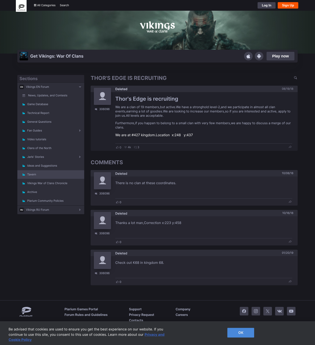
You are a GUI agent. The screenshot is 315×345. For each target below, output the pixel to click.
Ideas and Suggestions (42, 165)
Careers (182, 315)
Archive (32, 192)
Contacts (136, 320)
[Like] (117, 147)
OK (240, 332)
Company (183, 309)
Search (64, 5)
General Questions (39, 122)
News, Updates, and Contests (47, 95)
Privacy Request (141, 315)
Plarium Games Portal (81, 309)
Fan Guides (34, 130)
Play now (280, 56)
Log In (266, 5)
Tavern (31, 174)
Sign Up (288, 5)
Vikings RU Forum (37, 210)
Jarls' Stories (35, 157)
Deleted (121, 89)
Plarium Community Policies (45, 201)
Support (135, 309)
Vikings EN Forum (37, 87)
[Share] (290, 147)
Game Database (37, 104)
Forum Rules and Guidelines (86, 315)
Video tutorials (36, 139)
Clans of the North (39, 148)
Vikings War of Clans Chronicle (47, 183)
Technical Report (38, 113)
